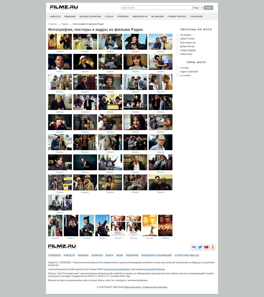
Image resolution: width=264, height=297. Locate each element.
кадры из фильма (189, 71)
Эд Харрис (185, 35)
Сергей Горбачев (155, 269)
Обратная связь (132, 287)
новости (55, 16)
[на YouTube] (206, 247)
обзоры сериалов (90, 16)
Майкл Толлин (187, 39)
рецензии (70, 16)
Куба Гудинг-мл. (188, 42)
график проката (177, 16)
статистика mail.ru (186, 255)
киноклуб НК (140, 16)
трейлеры (123, 16)
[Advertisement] (197, 125)
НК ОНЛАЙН (157, 16)
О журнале (196, 16)
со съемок (185, 75)
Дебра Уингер (187, 46)
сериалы (97, 255)
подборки (132, 255)
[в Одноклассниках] (212, 247)
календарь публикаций (156, 255)
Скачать (60, 51)
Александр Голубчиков (116, 269)
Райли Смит (186, 54)
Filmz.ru (196, 262)
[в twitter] (200, 247)
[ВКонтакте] (193, 247)
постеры (184, 68)
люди (119, 255)
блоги (109, 255)
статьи (109, 16)
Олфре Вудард (187, 50)
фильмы (83, 255)
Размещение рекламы (155, 287)
